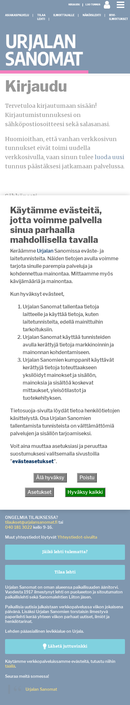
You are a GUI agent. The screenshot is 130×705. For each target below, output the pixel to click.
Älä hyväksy (50, 478)
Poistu (87, 478)
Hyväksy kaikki (85, 492)
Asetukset (39, 492)
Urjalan (45, 251)
